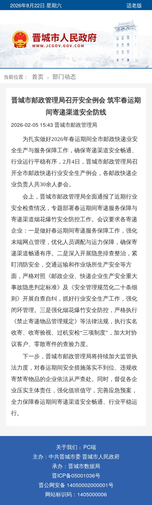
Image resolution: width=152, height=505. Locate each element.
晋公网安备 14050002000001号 (76, 485)
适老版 (134, 5)
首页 (38, 76)
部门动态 (64, 76)
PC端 (89, 447)
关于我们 (66, 447)
